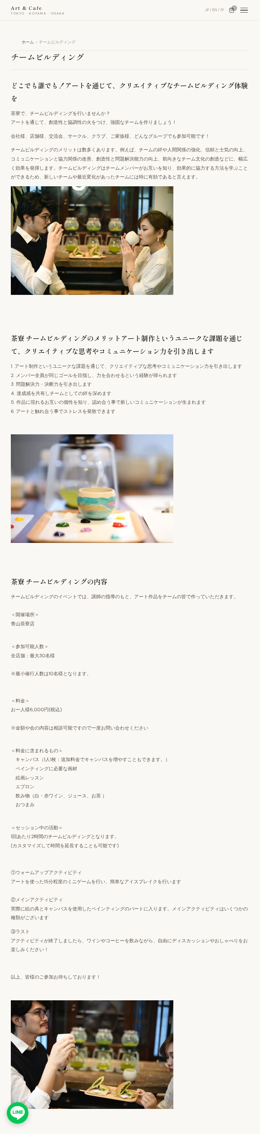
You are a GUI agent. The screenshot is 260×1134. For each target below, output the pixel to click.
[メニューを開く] (244, 10)
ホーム (28, 42)
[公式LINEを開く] (17, 1113)
